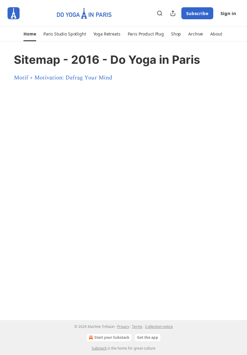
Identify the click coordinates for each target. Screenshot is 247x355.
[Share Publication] (173, 13)
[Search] (160, 13)
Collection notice (159, 326)
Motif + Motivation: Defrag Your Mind (63, 77)
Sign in (228, 13)
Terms (137, 326)
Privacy (123, 326)
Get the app (147, 337)
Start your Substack (111, 337)
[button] (29, 34)
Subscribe (197, 13)
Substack (99, 348)
